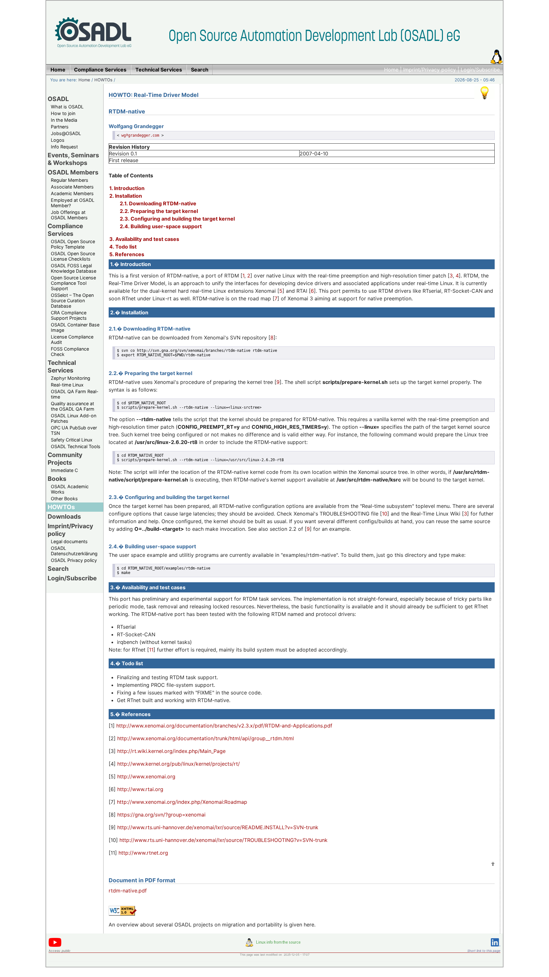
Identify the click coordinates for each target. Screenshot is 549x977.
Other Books (64, 498)
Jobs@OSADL (66, 133)
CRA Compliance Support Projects (69, 315)
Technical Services (62, 366)
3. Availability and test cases (144, 239)
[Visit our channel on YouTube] (55, 945)
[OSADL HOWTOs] (484, 101)
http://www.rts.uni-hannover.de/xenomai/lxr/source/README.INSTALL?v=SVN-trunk (217, 827)
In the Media (64, 120)
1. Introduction (127, 188)
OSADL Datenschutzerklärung (74, 550)
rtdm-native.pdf (128, 890)
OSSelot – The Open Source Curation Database (72, 300)
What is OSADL (67, 106)
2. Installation (125, 196)
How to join (63, 113)
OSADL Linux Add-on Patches (73, 418)
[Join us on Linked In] (495, 947)
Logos (57, 140)
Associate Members (72, 186)
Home (391, 69)
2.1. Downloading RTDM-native (158, 203)
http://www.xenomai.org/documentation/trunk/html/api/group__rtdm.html (205, 738)
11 (151, 649)
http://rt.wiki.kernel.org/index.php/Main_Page (171, 751)
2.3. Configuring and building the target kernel (177, 218)
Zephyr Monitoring (70, 378)
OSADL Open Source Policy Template (73, 244)
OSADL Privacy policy (74, 560)
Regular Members (69, 180)
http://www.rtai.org (140, 789)
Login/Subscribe (480, 69)
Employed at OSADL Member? (72, 202)
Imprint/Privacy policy (429, 69)
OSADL (58, 99)
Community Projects (65, 458)
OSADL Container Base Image (75, 327)
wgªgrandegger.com (140, 135)
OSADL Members (73, 172)
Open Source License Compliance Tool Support (73, 283)
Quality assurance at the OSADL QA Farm (72, 406)
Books (57, 478)
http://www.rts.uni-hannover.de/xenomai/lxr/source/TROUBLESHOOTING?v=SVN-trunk (223, 840)
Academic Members (72, 193)
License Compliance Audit (72, 339)
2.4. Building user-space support (161, 226)
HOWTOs (103, 79)
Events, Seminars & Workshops (73, 159)
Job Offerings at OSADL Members (69, 214)
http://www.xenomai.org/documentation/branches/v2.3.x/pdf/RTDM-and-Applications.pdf (224, 725)
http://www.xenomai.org (146, 776)
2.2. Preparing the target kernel (159, 211)
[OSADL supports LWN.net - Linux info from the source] (274, 945)
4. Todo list (123, 246)
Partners (60, 126)
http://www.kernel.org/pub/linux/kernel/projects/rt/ (178, 764)
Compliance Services (65, 229)
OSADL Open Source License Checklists (73, 256)
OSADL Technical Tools (75, 446)
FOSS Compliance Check (70, 351)
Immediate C (64, 470)
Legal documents (69, 541)
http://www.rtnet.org (143, 853)
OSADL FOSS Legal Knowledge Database (73, 268)
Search (58, 568)
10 (384, 513)
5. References (126, 254)
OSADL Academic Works (70, 489)
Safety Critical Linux (71, 439)
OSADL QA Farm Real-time (74, 394)
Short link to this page (483, 951)
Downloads (64, 516)
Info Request (64, 146)
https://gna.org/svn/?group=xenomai (161, 814)
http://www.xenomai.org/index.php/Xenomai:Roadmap (182, 802)
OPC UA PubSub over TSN (74, 430)
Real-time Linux (67, 384)
